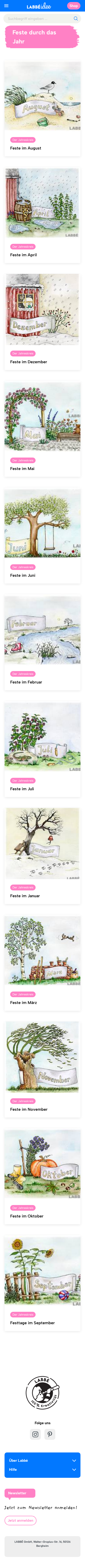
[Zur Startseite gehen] (39, 5)
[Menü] (6, 5)
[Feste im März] (42, 950)
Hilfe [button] (13, 1469)
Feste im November (29, 1109)
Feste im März (23, 1002)
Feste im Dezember (28, 361)
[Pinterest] (49, 1434)
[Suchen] (75, 18)
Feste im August (25, 148)
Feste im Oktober (27, 1216)
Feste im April (23, 254)
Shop (74, 6)
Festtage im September (32, 1322)
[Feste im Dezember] (42, 309)
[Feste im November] (42, 1057)
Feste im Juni (22, 575)
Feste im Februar (26, 682)
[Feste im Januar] (42, 843)
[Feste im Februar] (42, 630)
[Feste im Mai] (42, 416)
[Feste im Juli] (42, 736)
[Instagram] (35, 1434)
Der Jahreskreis (22, 140)
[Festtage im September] (42, 1270)
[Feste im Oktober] (42, 1164)
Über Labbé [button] (18, 1460)
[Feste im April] (42, 202)
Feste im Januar (25, 895)
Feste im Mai (22, 468)
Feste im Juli (22, 788)
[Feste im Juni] (42, 523)
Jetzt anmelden (20, 1520)
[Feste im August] (42, 96)
